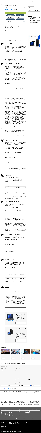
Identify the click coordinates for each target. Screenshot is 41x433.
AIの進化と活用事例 (31, 5)
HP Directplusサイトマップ (17, 418)
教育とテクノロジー (31, 10)
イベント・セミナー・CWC (3, 426)
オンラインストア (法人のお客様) (12, 422)
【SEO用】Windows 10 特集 (7, 363)
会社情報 (2, 420)
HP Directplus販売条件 (31, 418)
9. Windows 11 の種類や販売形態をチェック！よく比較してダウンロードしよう (13, 40)
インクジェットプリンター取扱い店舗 (12, 426)
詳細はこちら (19, 323)
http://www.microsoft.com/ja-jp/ (36, 404)
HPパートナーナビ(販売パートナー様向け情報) (28, 422)
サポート (18, 420)
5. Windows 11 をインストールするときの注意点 (10, 36)
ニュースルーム (2, 423)
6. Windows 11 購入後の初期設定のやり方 (9, 37)
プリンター (30, 13)
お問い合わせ (2, 422)
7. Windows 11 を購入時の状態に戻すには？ (9, 38)
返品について (6, 418)
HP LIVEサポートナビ (27, 412)
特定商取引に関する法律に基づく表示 (24, 418)
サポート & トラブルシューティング (20, 422)
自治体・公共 (36, 10)
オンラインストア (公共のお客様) (12, 423)
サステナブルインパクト (3, 427)
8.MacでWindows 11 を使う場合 (8, 39)
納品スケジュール (3, 418)
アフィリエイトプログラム (11, 418)
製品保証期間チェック (19, 423)
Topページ (2, 363)
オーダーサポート (5, 414)
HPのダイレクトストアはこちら (20, 340)
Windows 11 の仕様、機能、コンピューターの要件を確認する (13, 198)
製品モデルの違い (30, 409)
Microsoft (6, 7)
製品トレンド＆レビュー (32, 7)
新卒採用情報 (2, 425)
